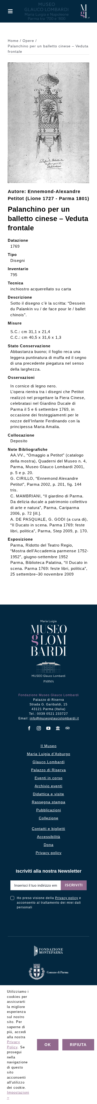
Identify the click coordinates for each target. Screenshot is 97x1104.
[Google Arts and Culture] (58, 728)
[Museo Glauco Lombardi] (84, 6)
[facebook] (29, 728)
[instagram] (39, 728)
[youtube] (48, 728)
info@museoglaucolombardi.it (54, 718)
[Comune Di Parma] (48, 964)
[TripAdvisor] (67, 728)
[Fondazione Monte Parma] (48, 946)
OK (47, 1044)
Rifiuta (78, 1044)
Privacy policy (66, 898)
